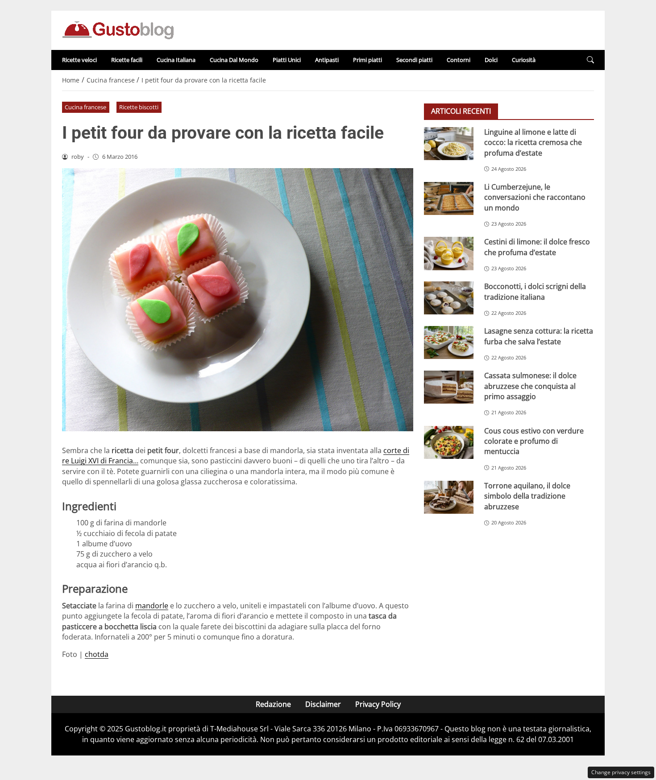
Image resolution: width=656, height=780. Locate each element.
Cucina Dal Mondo (234, 60)
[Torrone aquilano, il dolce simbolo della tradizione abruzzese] (448, 497)
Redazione (273, 704)
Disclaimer (323, 704)
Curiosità (524, 60)
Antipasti (327, 60)
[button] (590, 60)
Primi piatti (367, 60)
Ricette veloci (79, 60)
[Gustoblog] (118, 29)
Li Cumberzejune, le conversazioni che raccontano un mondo (534, 197)
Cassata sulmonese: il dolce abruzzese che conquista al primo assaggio (530, 386)
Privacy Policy (378, 704)
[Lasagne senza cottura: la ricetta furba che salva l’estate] (448, 342)
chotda (96, 654)
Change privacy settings (621, 772)
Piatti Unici (287, 60)
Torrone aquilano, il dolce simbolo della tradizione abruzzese (527, 496)
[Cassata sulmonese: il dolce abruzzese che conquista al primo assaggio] (448, 387)
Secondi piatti (414, 60)
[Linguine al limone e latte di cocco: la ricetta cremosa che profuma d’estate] (448, 143)
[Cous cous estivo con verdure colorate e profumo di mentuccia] (448, 442)
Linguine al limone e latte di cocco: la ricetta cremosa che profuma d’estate (533, 142)
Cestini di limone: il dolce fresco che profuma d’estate (537, 247)
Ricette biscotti (138, 107)
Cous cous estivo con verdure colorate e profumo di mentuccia (534, 441)
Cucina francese (85, 107)
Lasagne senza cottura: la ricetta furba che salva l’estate (538, 336)
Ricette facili (126, 60)
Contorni (458, 60)
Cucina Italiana (176, 60)
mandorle (151, 606)
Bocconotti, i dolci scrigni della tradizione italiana (535, 291)
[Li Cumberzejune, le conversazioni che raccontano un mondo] (448, 198)
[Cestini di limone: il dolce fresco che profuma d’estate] (448, 253)
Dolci (491, 60)
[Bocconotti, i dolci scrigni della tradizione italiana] (448, 297)
